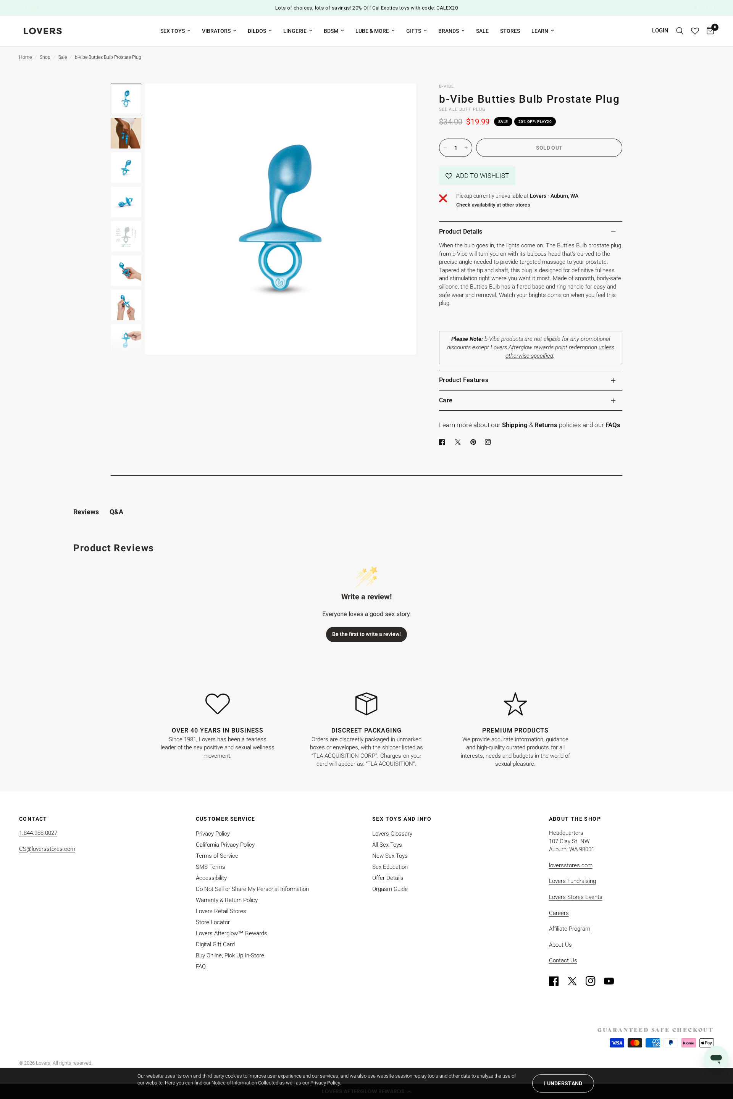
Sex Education (390, 866)
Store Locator (213, 922)
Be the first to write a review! (366, 634)
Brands (448, 31)
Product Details (461, 231)
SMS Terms (210, 866)
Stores (510, 31)
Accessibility (211, 878)
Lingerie (295, 31)
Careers (559, 913)
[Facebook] (443, 442)
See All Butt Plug (462, 109)
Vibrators (216, 31)
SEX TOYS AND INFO (402, 818)
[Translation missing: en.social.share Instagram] (489, 442)
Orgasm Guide (390, 889)
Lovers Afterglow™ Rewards (231, 933)
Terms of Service (217, 855)
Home (25, 57)
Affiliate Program (569, 928)
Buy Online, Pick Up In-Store (230, 955)
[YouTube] (612, 981)
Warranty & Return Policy (227, 900)
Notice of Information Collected (245, 1083)
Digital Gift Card (215, 944)
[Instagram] (594, 981)
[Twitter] (575, 981)
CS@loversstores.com (47, 849)
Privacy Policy (213, 833)
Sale (482, 31)
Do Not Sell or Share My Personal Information (252, 889)
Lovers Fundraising (572, 881)
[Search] (679, 31)
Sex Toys (172, 31)
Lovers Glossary (392, 833)
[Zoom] (400, 99)
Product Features (463, 380)
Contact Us (563, 960)
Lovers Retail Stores (221, 911)
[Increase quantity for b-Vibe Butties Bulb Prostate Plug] (466, 148)
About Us (560, 944)
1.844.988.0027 (38, 832)
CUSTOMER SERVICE (225, 818)
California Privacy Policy (225, 844)
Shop (45, 57)
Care (445, 400)
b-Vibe (446, 86)
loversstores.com (571, 865)
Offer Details (388, 878)
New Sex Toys (390, 855)
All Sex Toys (387, 844)
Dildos (257, 31)
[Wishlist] (695, 31)
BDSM (331, 31)
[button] (477, 175)
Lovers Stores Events (575, 897)
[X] (459, 442)
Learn (539, 31)
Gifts (413, 31)
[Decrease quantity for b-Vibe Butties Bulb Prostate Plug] (445, 148)
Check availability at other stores (493, 205)
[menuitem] (175, 31)
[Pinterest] (475, 442)
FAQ (201, 966)
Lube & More (372, 31)
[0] (708, 31)
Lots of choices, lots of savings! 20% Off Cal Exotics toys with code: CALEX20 (366, 8)
